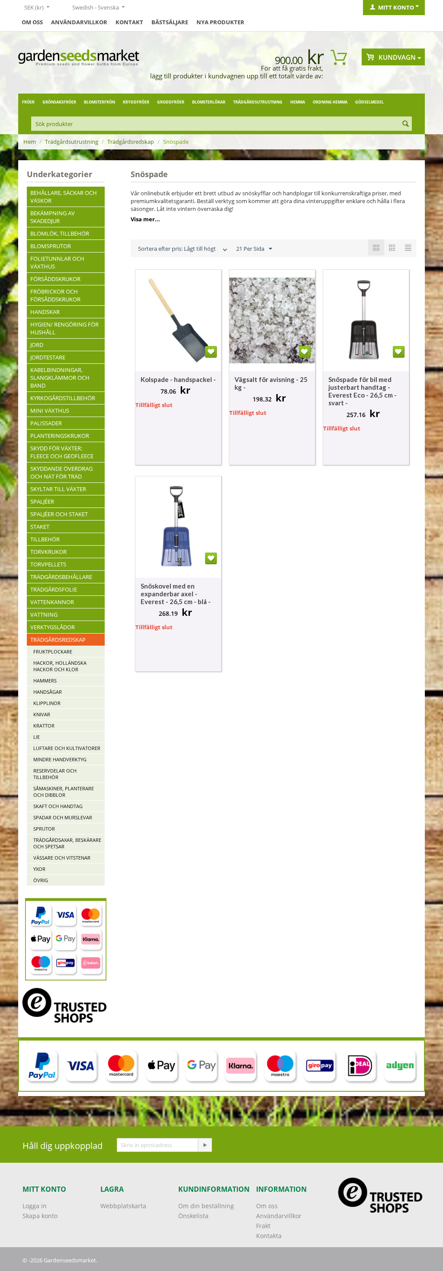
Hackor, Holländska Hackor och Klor (60, 666)
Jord (36, 345)
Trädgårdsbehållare (61, 577)
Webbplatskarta (123, 1206)
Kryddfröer (136, 102)
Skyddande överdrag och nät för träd (61, 472)
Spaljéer (42, 501)
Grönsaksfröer (59, 102)
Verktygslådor (52, 627)
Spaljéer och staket (59, 514)
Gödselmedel (369, 102)
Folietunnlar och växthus (57, 262)
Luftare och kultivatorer (66, 748)
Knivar (41, 714)
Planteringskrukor (59, 436)
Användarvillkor (79, 22)
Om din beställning (206, 1206)
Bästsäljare (169, 22)
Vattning (44, 614)
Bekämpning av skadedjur (52, 217)
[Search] (405, 124)
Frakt (263, 1226)
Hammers (45, 680)
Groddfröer (170, 102)
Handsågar (47, 692)
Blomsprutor (50, 246)
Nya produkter (220, 22)
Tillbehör (45, 539)
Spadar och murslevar (62, 817)
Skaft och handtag (58, 806)
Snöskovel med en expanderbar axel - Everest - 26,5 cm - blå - (176, 593)
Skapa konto (40, 1216)
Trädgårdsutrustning (257, 102)
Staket (39, 526)
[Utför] (205, 1144)
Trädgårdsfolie (53, 589)
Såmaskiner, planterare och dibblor (63, 791)
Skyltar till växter (58, 489)
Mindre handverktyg (60, 759)
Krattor (44, 725)
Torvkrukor (48, 552)
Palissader (46, 423)
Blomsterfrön (99, 102)
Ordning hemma (330, 102)
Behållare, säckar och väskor (63, 196)
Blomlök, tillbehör (59, 233)
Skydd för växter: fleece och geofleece (61, 452)
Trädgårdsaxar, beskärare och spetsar (67, 843)
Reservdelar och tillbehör (55, 773)
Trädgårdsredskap (130, 142)
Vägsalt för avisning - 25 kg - (271, 383)
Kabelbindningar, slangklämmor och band (60, 377)
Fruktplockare (52, 651)
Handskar (45, 312)
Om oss (32, 22)
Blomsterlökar (208, 102)
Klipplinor (47, 703)
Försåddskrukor (55, 279)
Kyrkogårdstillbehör (62, 398)
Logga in (34, 1206)
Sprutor (44, 828)
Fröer (28, 102)
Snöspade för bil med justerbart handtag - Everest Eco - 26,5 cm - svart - (362, 391)
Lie (36, 737)
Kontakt (129, 22)
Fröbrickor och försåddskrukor (55, 295)
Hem (29, 142)
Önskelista (193, 1216)
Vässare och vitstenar (61, 857)
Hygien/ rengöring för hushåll (64, 328)
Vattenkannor (52, 602)
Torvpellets (48, 564)
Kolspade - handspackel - (178, 379)
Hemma (297, 102)
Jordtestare (47, 357)
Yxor (39, 869)
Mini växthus (49, 410)
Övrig (40, 880)
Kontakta (269, 1236)
